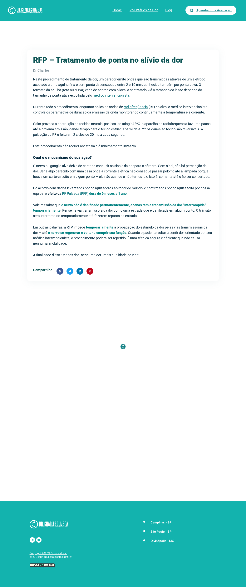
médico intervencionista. (111, 95)
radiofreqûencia (136, 107)
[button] (60, 271)
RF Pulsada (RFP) (75, 193)
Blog (168, 10)
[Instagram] (32, 540)
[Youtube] (39, 540)
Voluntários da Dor (144, 10)
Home (117, 10)
